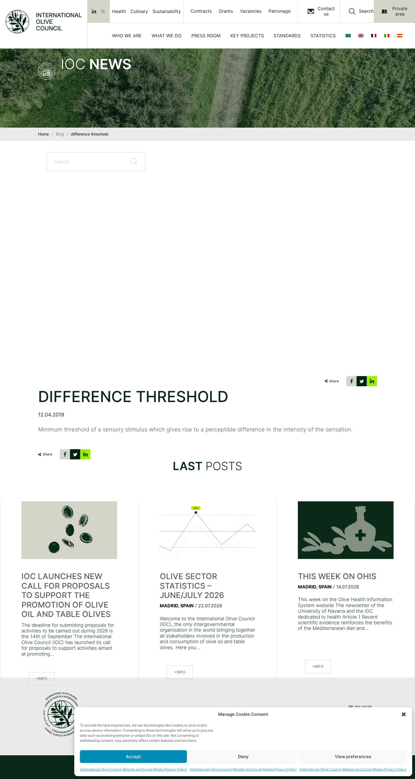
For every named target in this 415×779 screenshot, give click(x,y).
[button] (404, 714)
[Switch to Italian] (388, 35)
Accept (133, 756)
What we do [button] (167, 35)
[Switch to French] (375, 35)
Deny (243, 756)
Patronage (279, 11)
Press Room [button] (205, 35)
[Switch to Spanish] (401, 35)
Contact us (326, 11)
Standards (287, 35)
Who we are (127, 35)
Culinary (139, 11)
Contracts (201, 11)
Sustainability (166, 11)
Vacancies (250, 11)
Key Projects (247, 35)
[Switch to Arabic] (349, 35)
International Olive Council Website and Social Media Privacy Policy (133, 769)
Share (334, 381)
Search (366, 11)
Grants (226, 11)
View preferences (353, 756)
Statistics (323, 35)
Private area (399, 11)
